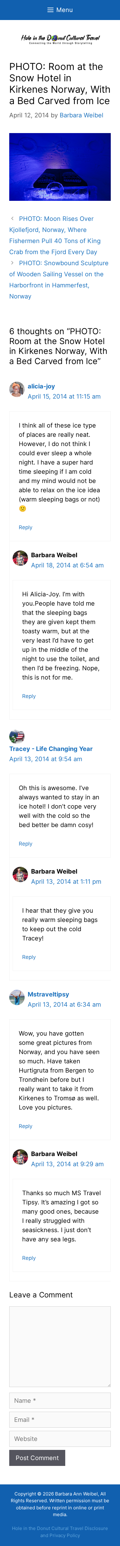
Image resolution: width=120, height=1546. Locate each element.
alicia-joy (41, 386)
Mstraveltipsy (48, 994)
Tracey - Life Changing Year (51, 749)
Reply (25, 527)
